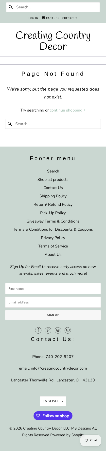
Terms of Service (53, 246)
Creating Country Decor (42, 428)
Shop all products (53, 179)
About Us (53, 254)
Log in (33, 18)
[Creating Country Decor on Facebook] (38, 330)
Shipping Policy (53, 196)
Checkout (69, 18)
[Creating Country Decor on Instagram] (58, 330)
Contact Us (53, 187)
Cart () (52, 18)
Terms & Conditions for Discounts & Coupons (53, 229)
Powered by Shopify (67, 434)
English (51, 401)
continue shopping (66, 110)
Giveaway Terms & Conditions (53, 221)
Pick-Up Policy (53, 213)
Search (53, 171)
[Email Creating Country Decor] (68, 330)
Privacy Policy (53, 238)
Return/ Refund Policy (53, 204)
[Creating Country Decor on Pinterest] (48, 330)
